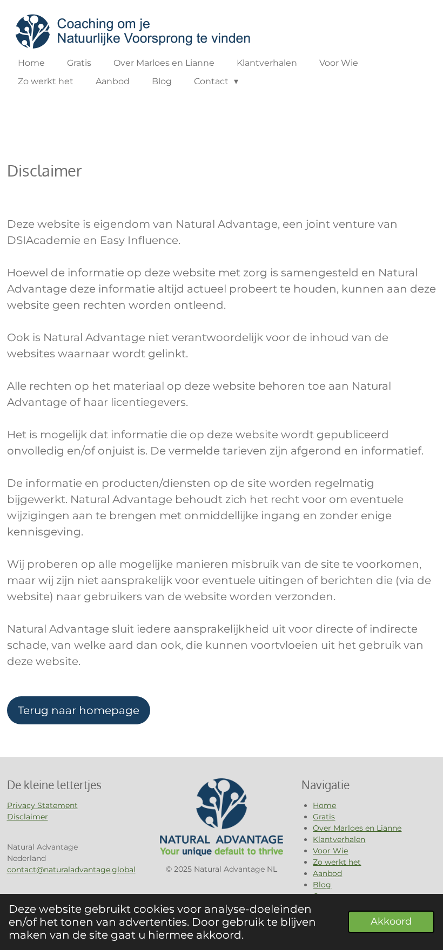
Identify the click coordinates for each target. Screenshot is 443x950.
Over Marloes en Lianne (357, 828)
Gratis (324, 817)
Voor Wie (330, 851)
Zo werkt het (337, 862)
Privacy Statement (42, 805)
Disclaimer (27, 817)
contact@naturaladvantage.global (71, 869)
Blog (322, 885)
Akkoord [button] (391, 921)
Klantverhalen (339, 839)
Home (324, 805)
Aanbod (327, 873)
